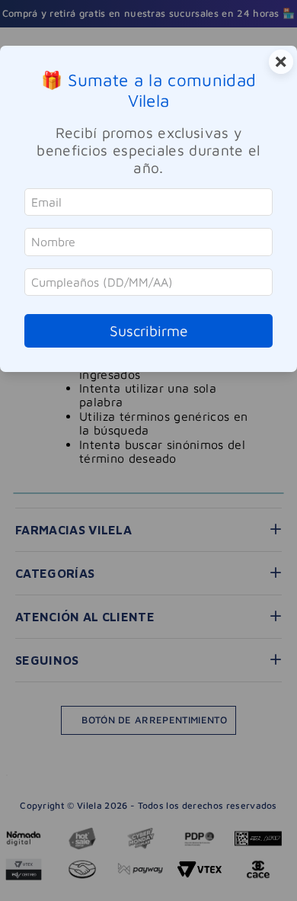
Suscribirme (149, 330)
